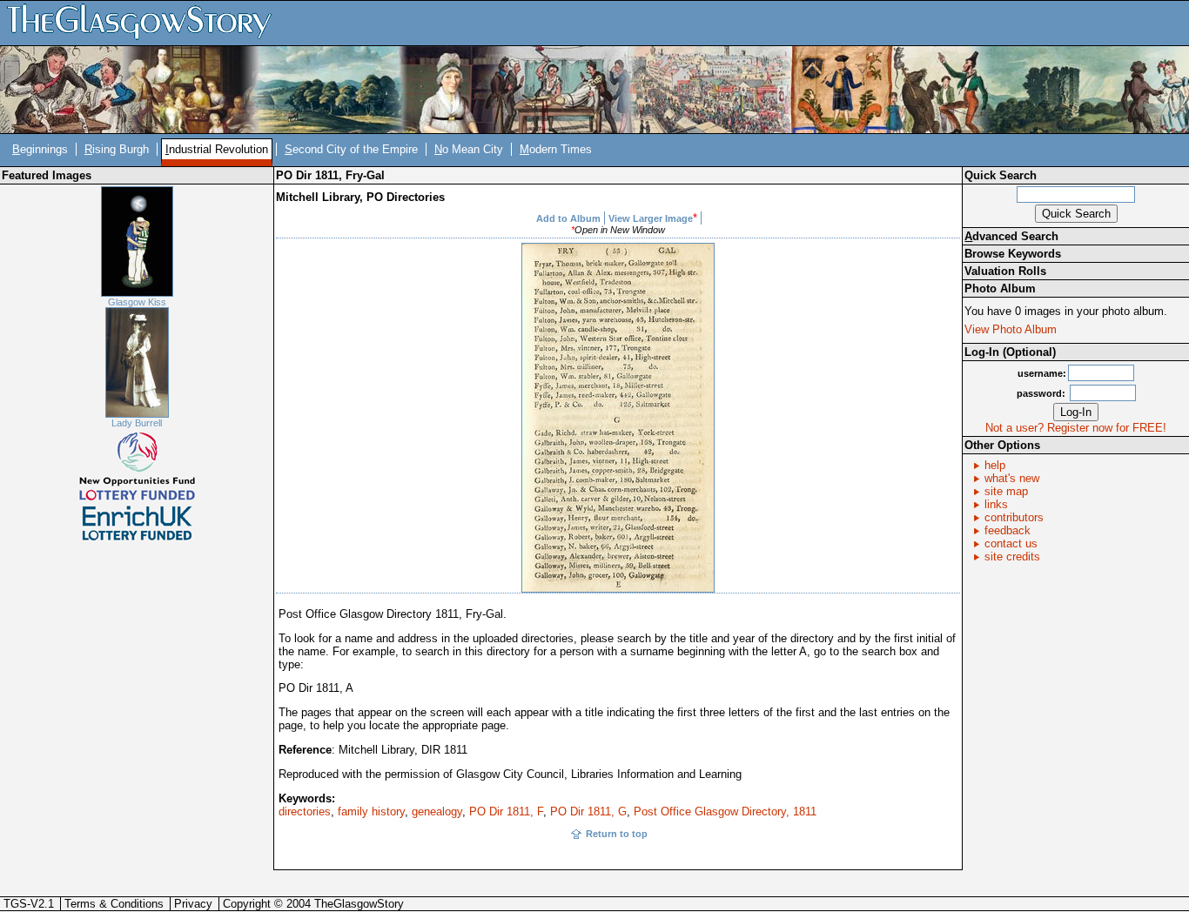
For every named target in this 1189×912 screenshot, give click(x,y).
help (994, 465)
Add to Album (568, 218)
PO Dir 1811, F (506, 811)
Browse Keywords (1012, 253)
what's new (1011, 478)
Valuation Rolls (1005, 271)
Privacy (193, 903)
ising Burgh (116, 149)
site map (1006, 491)
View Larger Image (650, 218)
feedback (1007, 530)
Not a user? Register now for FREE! (1075, 427)
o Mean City (468, 149)
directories (305, 811)
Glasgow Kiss (137, 302)
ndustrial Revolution (216, 149)
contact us (1011, 543)
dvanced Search (1011, 236)
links (996, 504)
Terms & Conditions (114, 903)
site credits (1012, 556)
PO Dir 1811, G (588, 811)
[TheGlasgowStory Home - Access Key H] (145, 22)
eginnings (40, 149)
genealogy (437, 811)
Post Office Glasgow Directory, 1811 (725, 811)
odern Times (556, 149)
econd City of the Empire (351, 149)
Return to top (617, 833)
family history (371, 811)
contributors (1014, 517)
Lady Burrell (136, 423)
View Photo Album (1010, 329)
